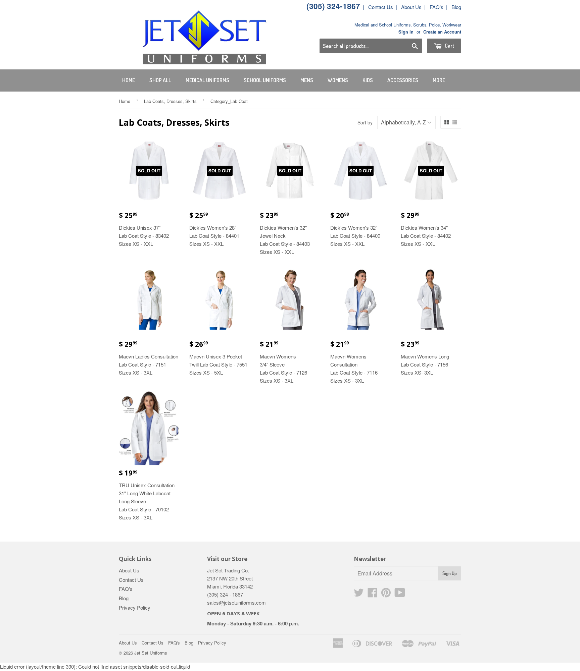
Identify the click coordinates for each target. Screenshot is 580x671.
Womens (338, 80)
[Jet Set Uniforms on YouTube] (400, 594)
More (439, 80)
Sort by (365, 122)
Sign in (406, 32)
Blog (456, 6)
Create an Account (442, 32)
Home (128, 80)
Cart (449, 45)
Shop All (160, 80)
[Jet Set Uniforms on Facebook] (373, 594)
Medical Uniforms (207, 80)
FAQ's (436, 6)
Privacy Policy (134, 607)
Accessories (402, 80)
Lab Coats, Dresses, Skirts (170, 101)
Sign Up (449, 573)
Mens (306, 80)
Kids (367, 80)
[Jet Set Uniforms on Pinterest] (386, 594)
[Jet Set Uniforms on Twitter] (359, 594)
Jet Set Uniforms (150, 653)
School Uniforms (265, 80)
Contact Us (380, 6)
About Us (411, 6)
